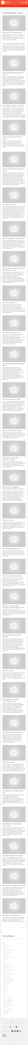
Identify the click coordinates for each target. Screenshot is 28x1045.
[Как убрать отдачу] (13, 668)
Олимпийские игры (8, 1005)
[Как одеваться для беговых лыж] (13, 730)
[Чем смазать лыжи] (13, 760)
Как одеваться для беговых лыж (12, 732)
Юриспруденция (7, 1003)
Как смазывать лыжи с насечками (13, 106)
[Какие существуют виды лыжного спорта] (13, 70)
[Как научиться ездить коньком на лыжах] (13, 167)
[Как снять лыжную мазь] (13, 300)
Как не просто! (6, 963)
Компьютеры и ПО (8, 970)
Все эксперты (21, 1020)
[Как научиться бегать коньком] (13, 428)
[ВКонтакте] (17, 1031)
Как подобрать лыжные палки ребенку (11, 636)
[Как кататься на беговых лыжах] (13, 574)
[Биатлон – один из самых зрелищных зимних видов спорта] (13, 604)
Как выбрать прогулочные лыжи (12, 855)
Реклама (12, 1023)
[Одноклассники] (20, 1031)
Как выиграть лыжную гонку (11, 332)
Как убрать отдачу (8, 671)
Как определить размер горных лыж (13, 885)
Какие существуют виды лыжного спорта (13, 73)
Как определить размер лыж (11, 549)
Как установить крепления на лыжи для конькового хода (13, 269)
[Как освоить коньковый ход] (13, 913)
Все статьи (5, 1023)
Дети (4, 961)
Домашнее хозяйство (8, 974)
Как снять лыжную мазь (9, 303)
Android (12, 1026)
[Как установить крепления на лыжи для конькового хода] (13, 266)
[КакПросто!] (6, 2)
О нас (4, 1020)
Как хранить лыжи (8, 520)
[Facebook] (12, 1031)
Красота (5, 994)
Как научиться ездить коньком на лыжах (13, 170)
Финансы (5, 959)
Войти (22, 2)
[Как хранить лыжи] (13, 518)
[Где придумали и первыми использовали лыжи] (13, 697)
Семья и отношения (8, 956)
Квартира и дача (7, 965)
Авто (4, 943)
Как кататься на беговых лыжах (12, 576)
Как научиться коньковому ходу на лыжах (13, 364)
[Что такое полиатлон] (13, 202)
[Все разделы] (26, 2)
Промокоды (6, 1011)
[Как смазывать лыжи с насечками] (13, 103)
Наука (4, 996)
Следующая (23, 927)
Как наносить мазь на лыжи (11, 399)
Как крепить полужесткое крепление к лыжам (10, 459)
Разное (5, 1007)
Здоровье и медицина (9, 967)
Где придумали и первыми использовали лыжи (10, 700)
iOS (18, 1026)
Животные (5, 948)
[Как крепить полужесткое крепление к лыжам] (13, 456)
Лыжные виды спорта (17, 6)
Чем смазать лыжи (8, 762)
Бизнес (5, 985)
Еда (4, 941)
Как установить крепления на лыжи (13, 44)
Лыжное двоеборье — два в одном (13, 238)
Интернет (5, 992)
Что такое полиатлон (9, 204)
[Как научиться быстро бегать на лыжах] (13, 135)
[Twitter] (15, 1031)
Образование (6, 976)
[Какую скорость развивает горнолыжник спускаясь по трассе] (13, 485)
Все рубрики (13, 1020)
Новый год (6, 987)
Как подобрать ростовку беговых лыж (12, 791)
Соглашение (21, 1023)
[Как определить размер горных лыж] (13, 883)
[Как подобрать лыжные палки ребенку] (13, 633)
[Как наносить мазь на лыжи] (13, 397)
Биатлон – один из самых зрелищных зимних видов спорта (13, 607)
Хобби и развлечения (8, 981)
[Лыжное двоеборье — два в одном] (13, 236)
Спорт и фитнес (9, 6)
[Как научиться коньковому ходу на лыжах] (13, 361)
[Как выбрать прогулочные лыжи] (13, 853)
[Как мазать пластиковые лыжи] (13, 30)
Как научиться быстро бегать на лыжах (12, 138)
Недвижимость (7, 952)
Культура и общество (8, 950)
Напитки (5, 989)
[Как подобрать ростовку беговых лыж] (13, 789)
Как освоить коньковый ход (11, 915)
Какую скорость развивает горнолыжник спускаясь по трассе (13, 488)
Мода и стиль (6, 972)
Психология (6, 954)
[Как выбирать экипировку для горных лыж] (13, 822)
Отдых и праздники (8, 998)
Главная (2, 6)
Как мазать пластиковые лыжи (12, 32)
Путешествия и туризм (9, 978)
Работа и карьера (7, 1000)
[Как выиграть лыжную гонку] (13, 330)
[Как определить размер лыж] (13, 546)
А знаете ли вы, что (8, 1009)
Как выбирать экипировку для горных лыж (11, 825)
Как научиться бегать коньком (12, 430)
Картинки (5, 1014)
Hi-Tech (5, 945)
